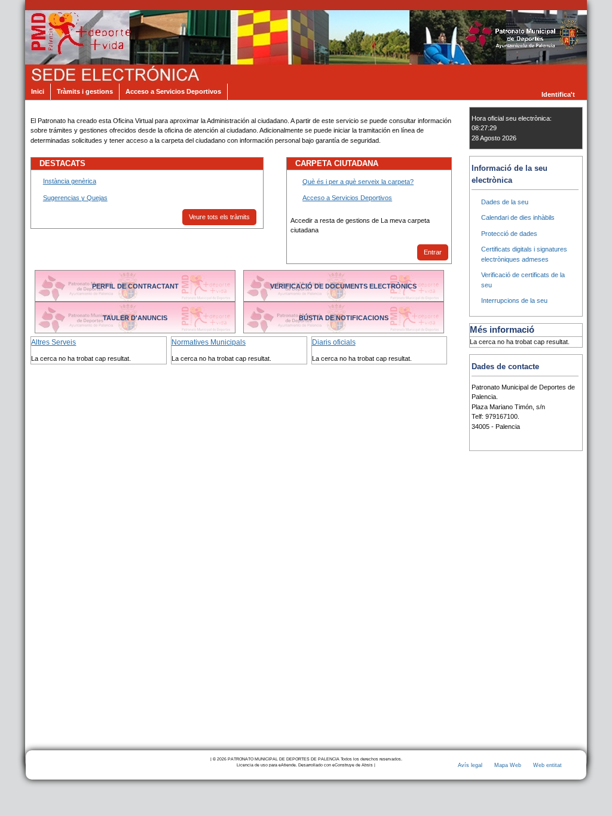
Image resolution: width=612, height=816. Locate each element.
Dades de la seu (504, 201)
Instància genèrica (69, 181)
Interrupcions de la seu (514, 300)
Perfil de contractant (135, 286)
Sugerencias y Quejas (75, 197)
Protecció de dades (509, 233)
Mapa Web (507, 765)
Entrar (433, 252)
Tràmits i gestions (85, 91)
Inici (37, 91)
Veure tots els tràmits (219, 216)
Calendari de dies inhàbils (518, 217)
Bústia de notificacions (343, 317)
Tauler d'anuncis (135, 317)
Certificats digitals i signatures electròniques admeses (524, 254)
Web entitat (547, 765)
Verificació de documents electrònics (343, 286)
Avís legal (470, 765)
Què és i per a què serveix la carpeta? (358, 181)
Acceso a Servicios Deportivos (173, 91)
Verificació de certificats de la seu (523, 280)
